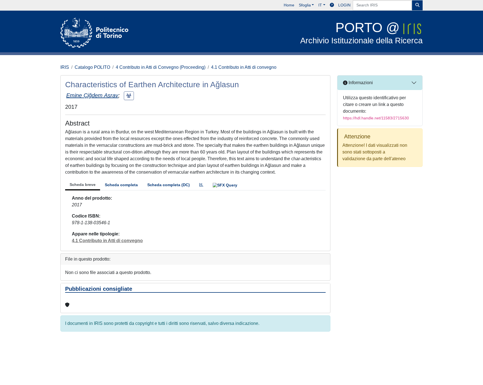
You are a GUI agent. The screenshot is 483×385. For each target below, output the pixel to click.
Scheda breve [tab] (83, 184)
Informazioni (360, 82)
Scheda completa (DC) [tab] (168, 185)
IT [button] (320, 5)
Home (289, 5)
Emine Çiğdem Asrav (92, 95)
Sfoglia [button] (305, 5)
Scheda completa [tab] (121, 185)
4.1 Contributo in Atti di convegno (243, 67)
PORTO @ (361, 32)
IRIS (64, 67)
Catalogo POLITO (92, 67)
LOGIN (344, 5)
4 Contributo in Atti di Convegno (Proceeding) (160, 67)
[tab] (201, 185)
